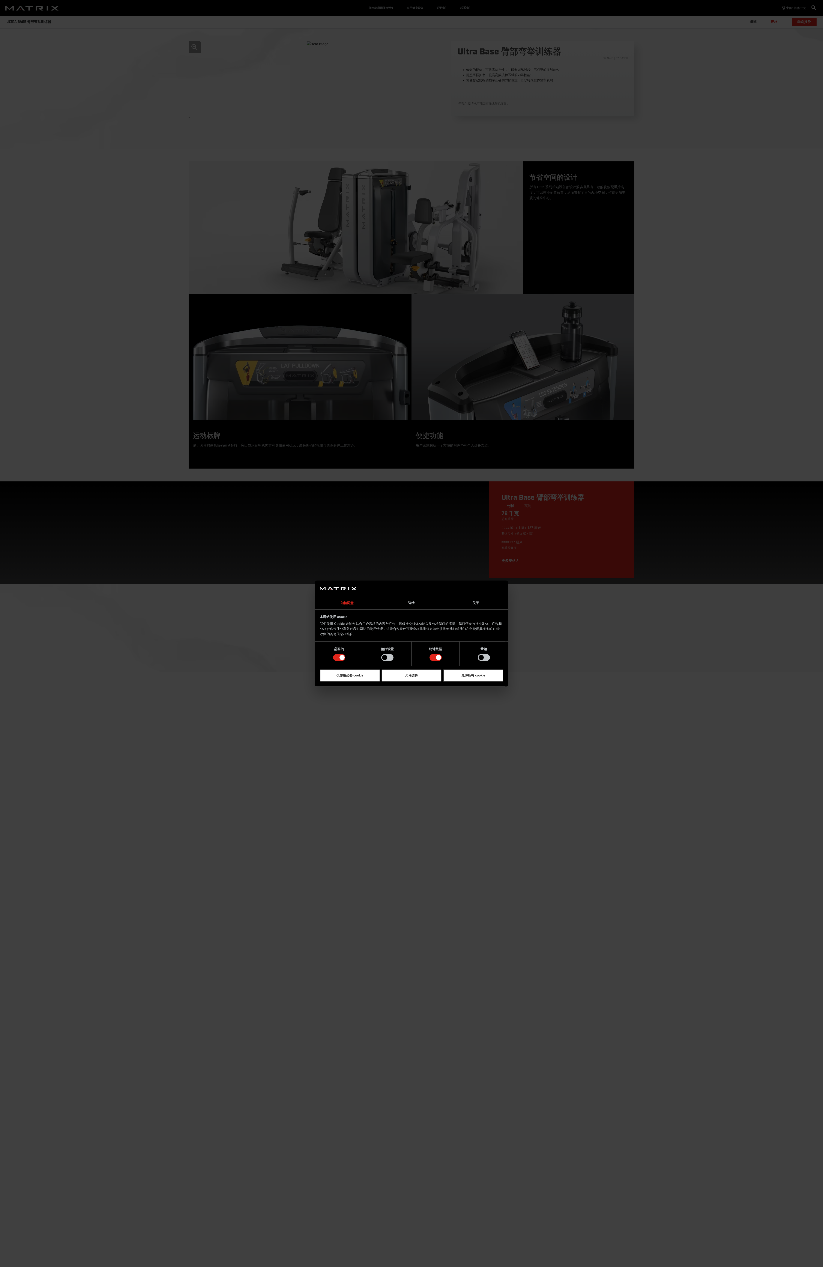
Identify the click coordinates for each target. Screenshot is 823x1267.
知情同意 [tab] (347, 603)
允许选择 (411, 675)
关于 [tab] (476, 603)
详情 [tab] (411, 603)
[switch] (387, 657)
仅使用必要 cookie (349, 675)
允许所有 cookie (473, 675)
